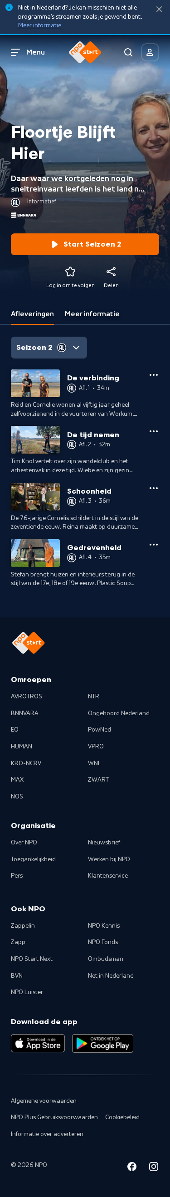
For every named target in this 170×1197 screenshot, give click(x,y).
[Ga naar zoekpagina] (128, 52)
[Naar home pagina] (85, 52)
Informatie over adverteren (47, 1134)
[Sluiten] (159, 9)
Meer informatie (39, 25)
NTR (93, 696)
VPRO (96, 746)
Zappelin (23, 926)
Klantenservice (108, 876)
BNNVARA (25, 713)
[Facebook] (131, 1168)
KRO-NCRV (26, 763)
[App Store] (38, 1043)
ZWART (98, 780)
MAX (17, 780)
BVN (17, 976)
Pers (17, 876)
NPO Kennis (104, 926)
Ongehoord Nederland (119, 713)
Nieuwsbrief (104, 842)
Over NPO (24, 842)
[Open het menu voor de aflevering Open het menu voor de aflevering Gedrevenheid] (153, 544)
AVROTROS (26, 696)
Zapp (18, 942)
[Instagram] (153, 1168)
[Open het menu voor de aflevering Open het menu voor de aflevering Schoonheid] (153, 488)
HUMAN (21, 746)
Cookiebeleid (122, 1117)
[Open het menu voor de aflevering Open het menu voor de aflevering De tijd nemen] (153, 431)
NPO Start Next (32, 959)
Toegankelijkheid (33, 859)
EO (15, 730)
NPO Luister (27, 992)
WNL (94, 763)
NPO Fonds (103, 942)
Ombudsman (105, 959)
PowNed (99, 730)
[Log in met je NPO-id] (150, 52)
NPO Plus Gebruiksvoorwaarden (54, 1117)
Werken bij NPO (109, 859)
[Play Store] (102, 1043)
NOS (17, 796)
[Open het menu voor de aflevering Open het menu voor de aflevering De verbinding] (153, 374)
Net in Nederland (111, 976)
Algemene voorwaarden (44, 1101)
